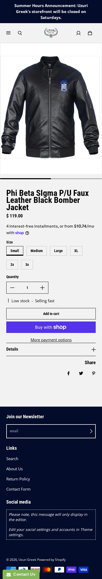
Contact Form (18, 489)
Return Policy (18, 479)
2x (12, 264)
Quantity (12, 277)
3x (27, 264)
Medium (37, 251)
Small (14, 251)
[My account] (78, 33)
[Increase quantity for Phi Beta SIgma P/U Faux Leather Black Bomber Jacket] (42, 287)
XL (76, 251)
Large (58, 251)
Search (12, 458)
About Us (14, 469)
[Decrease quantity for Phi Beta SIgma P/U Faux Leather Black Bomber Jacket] (12, 287)
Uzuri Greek (27, 559)
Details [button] (12, 349)
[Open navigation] (12, 33)
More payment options (51, 340)
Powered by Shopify (51, 559)
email (14, 431)
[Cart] (90, 33)
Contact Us (23, 574)
